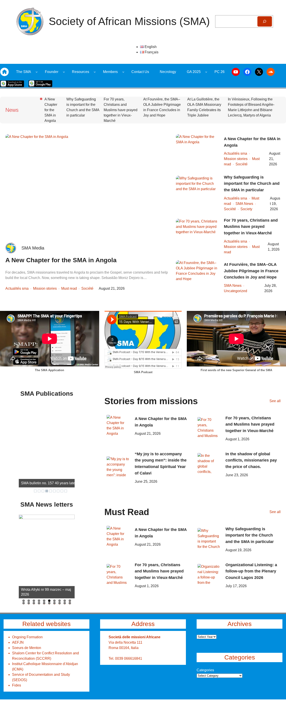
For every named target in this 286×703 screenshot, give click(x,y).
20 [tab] (70, 603)
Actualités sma (17, 288)
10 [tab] (70, 600)
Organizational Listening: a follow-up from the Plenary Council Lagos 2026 (251, 571)
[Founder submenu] (64, 72)
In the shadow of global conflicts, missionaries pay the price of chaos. (251, 460)
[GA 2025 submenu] (206, 72)
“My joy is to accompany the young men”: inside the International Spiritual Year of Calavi (161, 463)
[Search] (264, 21)
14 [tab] (39, 603)
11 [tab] (24, 603)
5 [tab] (44, 600)
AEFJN (18, 642)
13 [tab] (34, 603)
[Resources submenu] (95, 72)
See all (275, 401)
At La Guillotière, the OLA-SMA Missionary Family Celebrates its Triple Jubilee (204, 107)
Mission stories (45, 288)
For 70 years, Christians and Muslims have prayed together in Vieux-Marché (120, 110)
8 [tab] (59, 600)
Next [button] (69, 555)
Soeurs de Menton (26, 648)
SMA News (244, 204)
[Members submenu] (123, 72)
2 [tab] (28, 600)
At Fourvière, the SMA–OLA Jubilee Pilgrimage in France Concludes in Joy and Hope (162, 107)
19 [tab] (65, 603)
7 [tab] (54, 600)
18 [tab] (60, 603)
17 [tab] (54, 603)
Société (87, 288)
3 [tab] (34, 600)
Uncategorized (235, 291)
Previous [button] (24, 555)
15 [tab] (44, 603)
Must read (69, 288)
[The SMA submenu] (37, 72)
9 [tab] (64, 600)
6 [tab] (49, 600)
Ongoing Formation (27, 637)
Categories (205, 670)
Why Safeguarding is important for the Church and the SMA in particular (82, 107)
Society (246, 209)
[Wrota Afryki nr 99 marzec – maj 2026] (47, 556)
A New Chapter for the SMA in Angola (50, 110)
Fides (16, 685)
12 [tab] (29, 603)
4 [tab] (39, 600)
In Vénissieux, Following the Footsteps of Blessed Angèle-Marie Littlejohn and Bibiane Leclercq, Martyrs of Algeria (251, 107)
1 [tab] (23, 600)
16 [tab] (49, 603)
